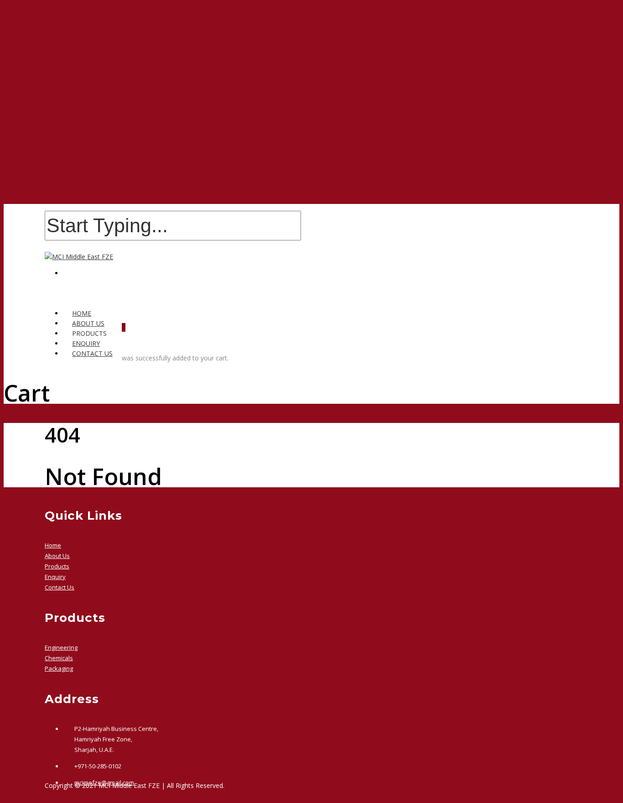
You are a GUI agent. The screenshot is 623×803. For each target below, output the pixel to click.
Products (57, 566)
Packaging (59, 668)
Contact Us (92, 353)
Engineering (61, 647)
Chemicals (59, 658)
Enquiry (55, 577)
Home (53, 545)
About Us (57, 556)
